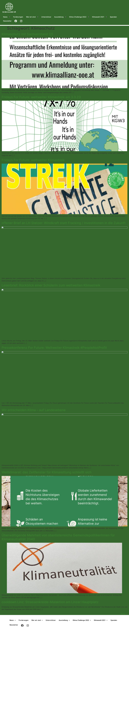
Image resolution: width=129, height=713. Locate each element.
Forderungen (18, 17)
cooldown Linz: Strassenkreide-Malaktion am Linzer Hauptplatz (50, 602)
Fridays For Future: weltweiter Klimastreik (33, 160)
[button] (12, 620)
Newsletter (7, 21)
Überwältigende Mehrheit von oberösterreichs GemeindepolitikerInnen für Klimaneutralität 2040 (58, 537)
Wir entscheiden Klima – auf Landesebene (34, 410)
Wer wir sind (31, 17)
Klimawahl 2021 (98, 17)
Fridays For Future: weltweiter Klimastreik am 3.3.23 (41, 97)
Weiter (124, 614)
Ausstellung (58, 17)
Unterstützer (46, 17)
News (5, 17)
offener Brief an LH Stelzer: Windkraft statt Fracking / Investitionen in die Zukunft (64, 223)
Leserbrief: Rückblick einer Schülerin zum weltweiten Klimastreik (51, 285)
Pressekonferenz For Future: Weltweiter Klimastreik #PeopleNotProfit (54, 348)
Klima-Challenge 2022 (77, 17)
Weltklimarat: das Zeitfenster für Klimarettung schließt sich (46, 472)
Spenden (113, 17)
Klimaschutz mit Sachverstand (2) (27, 34)
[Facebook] (64, 632)
